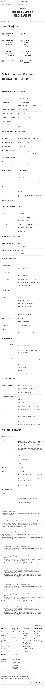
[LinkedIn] (36, 682)
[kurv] (2, 1)
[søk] (5, 1)
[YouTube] (42, 682)
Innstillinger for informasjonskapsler (25, 678)
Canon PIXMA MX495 (5, 21)
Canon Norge (4, 681)
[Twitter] (39, 682)
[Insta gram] (34, 682)
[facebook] (31, 682)
